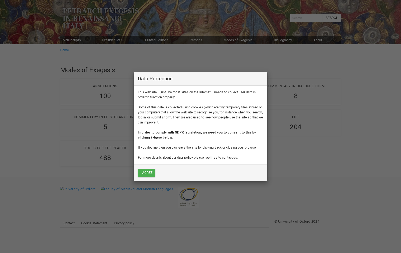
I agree (146, 173)
